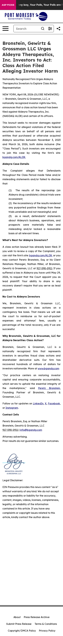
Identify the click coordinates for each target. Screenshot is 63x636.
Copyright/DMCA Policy (22, 630)
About (17, 617)
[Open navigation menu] (5, 28)
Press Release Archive (37, 617)
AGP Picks (8, 5)
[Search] (42, 28)
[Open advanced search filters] (50, 28)
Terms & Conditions (46, 623)
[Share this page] (58, 28)
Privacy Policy (47, 630)
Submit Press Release (18, 623)
